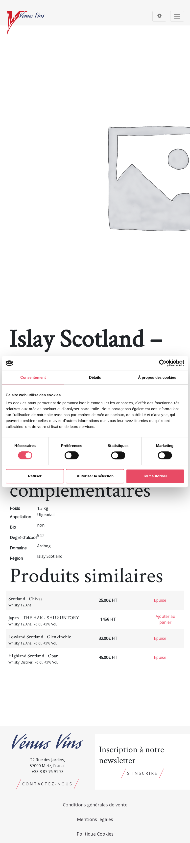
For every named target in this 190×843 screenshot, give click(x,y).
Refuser (35, 476)
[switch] (72, 455)
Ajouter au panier (165, 619)
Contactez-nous (47, 784)
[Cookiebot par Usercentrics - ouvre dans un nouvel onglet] (162, 363)
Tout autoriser (155, 476)
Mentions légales (95, 819)
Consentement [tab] (33, 377)
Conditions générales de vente (95, 805)
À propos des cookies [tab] (157, 377)
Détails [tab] (95, 377)
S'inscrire (142, 773)
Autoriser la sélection (95, 476)
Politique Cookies (95, 834)
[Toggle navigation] (159, 16)
